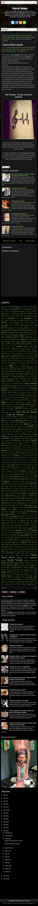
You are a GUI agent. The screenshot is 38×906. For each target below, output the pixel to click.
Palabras (30, 505)
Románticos (6, 535)
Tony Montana (26, 569)
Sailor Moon (7, 537)
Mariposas (7, 481)
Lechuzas (15, 462)
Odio (30, 502)
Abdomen (17, 308)
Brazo (23, 339)
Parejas (15, 509)
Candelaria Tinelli (5, 346)
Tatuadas (25, 557)
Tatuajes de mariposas (16, 624)
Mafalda (23, 474)
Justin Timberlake (24, 455)
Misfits (19, 490)
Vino (29, 579)
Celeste (3, 353)
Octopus (19, 502)
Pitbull (11, 520)
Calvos (3, 344)
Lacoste (2, 462)
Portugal (3, 523)
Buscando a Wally (30, 341)
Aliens (35, 313)
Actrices (10, 309)
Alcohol (27, 311)
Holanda (11, 436)
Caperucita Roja (27, 346)
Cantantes (19, 346)
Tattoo (32, 37)
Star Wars (18, 547)
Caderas (23, 343)
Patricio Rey (31, 509)
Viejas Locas (10, 579)
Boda (16, 337)
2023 (28, 306)
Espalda (3, 403)
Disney (14, 387)
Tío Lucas (6, 569)
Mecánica (22, 485)
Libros (13, 466)
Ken (36, 455)
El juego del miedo (30, 394)
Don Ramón (11, 388)
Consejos (11, 368)
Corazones (29, 368)
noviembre (8, 836)
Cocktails (3, 363)
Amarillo (13, 315)
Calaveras (29, 343)
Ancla (21, 316)
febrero (7, 868)
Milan (25, 488)
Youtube (20, 584)
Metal (10, 486)
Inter (32, 445)
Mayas (18, 485)
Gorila (20, 426)
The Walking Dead (15, 567)
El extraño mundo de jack (12, 394)
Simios (3, 544)
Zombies (29, 584)
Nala (28, 495)
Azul (25, 327)
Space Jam (34, 546)
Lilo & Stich (23, 466)
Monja (9, 491)
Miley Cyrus (30, 488)
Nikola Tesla (33, 498)
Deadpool (3, 378)
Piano (35, 515)
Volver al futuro (17, 581)
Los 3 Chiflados (13, 469)
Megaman (31, 485)
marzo (6, 866)
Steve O (8, 549)
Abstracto (31, 308)
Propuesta (8, 525)
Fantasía (31, 406)
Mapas (5, 478)
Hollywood (17, 436)
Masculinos (34, 483)
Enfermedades (25, 399)
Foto (18, 412)
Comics (23, 366)
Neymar (7, 498)
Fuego (35, 418)
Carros (9, 350)
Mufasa (10, 493)
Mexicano (20, 486)
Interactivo (7, 447)
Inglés (9, 443)
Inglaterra (3, 443)
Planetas (22, 520)
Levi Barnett (34, 464)
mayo (6, 860)
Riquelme (31, 532)
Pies (18, 517)
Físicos (23, 410)
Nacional (23, 495)
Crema (2, 371)
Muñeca (35, 493)
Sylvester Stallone (25, 553)
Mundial (29, 493)
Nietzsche (19, 498)
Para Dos (23, 507)
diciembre (7, 833)
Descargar (18, 380)
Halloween (21, 429)
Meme (35, 485)
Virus (6, 581)
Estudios (33, 404)
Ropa (11, 535)
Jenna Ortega (4, 452)
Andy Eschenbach (28, 316)
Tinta (2, 569)
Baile (7, 329)
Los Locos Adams (22, 469)
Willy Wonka (13, 583)
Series (2, 542)
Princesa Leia (33, 523)
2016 (17, 306)
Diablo (11, 383)
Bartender (24, 330)
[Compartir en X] (7, 167)
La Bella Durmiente (5, 459)
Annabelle (21, 318)
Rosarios (18, 535)
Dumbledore (14, 390)
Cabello (13, 343)
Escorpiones (19, 401)
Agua (28, 309)
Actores (6, 309)
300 (36, 306)
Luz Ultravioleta (21, 473)
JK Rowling (30, 452)
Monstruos (18, 491)
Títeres (16, 569)
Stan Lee (13, 547)
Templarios (27, 564)
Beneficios (34, 332)
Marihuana (17, 479)
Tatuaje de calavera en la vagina (18, 700)
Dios (17, 385)
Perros (35, 513)
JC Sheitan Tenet (26, 450)
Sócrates (3, 546)
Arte (36, 322)
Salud (16, 537)
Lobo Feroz (22, 467)
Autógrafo (17, 325)
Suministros (31, 551)
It (36, 447)
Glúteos (7, 426)
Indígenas (8, 442)
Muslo (12, 495)
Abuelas (35, 308)
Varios (30, 576)
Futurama (7, 420)
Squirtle (9, 547)
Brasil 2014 (18, 339)
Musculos (3, 495)
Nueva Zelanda (9, 502)
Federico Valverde (5, 408)
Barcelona (7, 330)
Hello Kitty (14, 433)
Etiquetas (13, 592)
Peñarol (19, 513)
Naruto (12, 497)
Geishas (3, 424)
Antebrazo (27, 318)
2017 (19, 306)
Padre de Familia (19, 505)
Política (23, 522)
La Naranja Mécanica (11, 460)
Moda (35, 490)
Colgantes (24, 363)
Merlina (3, 486)
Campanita (25, 344)
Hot (30, 438)
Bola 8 (19, 337)
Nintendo (3, 500)
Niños (7, 500)
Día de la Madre (15, 381)
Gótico (26, 426)
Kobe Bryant (20, 457)
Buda (14, 341)
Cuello (27, 373)
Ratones (24, 527)
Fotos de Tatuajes (19, 8)
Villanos (19, 579)
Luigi (6, 473)
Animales (11, 318)
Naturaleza (18, 497)
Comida (28, 366)
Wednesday (30, 581)
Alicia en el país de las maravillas (23, 313)
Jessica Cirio (12, 452)
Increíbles (3, 442)
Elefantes (22, 397)
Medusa (27, 485)
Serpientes (8, 542)
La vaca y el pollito (28, 460)
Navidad (23, 497)
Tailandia (32, 553)
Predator (21, 523)
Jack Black (6, 448)
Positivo (8, 523)
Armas (20, 322)
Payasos (13, 511)
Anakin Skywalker (5, 316)
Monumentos (24, 491)
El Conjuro (33, 392)
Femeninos (18, 408)
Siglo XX (18, 542)
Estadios (35, 402)
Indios (19, 442)
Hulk (13, 440)
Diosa (19, 385)
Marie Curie (11, 479)
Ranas (9, 527)
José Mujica (30, 454)
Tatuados (3, 560)
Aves (6, 327)
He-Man (35, 431)
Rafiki (6, 527)
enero (6, 871)
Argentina (3, 322)
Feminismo (25, 408)
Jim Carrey (21, 452)
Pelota (4, 513)
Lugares (3, 473)
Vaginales (3, 576)
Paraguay (9, 509)
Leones (13, 464)
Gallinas (30, 420)
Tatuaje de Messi (8, 737)
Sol (15, 546)
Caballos (8, 343)
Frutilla (27, 418)
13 (3, 306)
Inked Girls (14, 443)
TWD (24, 572)
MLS (28, 490)
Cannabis (13, 346)
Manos (35, 476)
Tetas (11, 565)
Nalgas (31, 495)
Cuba (15, 373)
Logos (33, 467)
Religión (18, 530)
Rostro (26, 536)
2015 (14, 306)
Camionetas (20, 344)
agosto (7, 851)
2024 (31, 306)
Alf (12, 313)
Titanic (12, 569)
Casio (6, 351)
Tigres (32, 567)
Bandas (23, 329)
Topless (31, 569)
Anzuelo (14, 320)
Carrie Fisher (4, 350)
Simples (7, 544)
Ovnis (35, 503)
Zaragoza (25, 584)
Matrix (8, 485)
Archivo (22, 592)
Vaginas (9, 576)
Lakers (11, 462)
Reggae (13, 530)
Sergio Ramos (34, 541)
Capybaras (8, 348)
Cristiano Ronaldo (18, 371)
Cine (32, 360)
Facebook (22, 406)
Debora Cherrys (10, 378)
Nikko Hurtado (26, 498)
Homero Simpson (19, 438)
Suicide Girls (16, 551)
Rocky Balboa (23, 534)
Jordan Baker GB (23, 454)
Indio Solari (14, 442)
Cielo (6, 360)
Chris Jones (26, 358)
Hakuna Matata (13, 429)
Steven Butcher (13, 549)
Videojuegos (29, 577)
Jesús (17, 452)
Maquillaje (10, 478)
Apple (18, 320)
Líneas (32, 466)
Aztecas (22, 327)
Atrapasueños (5, 325)
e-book (23, 390)
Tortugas (3, 571)
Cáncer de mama (33, 344)
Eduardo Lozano (29, 390)
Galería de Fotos (21, 420)
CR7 (24, 369)
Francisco (3, 417)
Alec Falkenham (33, 311)
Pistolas (7, 520)
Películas (34, 511)
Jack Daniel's (12, 448)
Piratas (28, 518)
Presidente (26, 523)
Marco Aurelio (4, 479)
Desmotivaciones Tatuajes (29, 380)
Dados (15, 376)
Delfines (21, 378)
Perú (16, 515)
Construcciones (18, 368)
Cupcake (32, 375)
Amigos (18, 315)
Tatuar (27, 562)
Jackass (24, 448)
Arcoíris (31, 320)
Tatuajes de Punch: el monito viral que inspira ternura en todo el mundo (22, 724)
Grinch (2, 427)
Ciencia (10, 360)
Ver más (13, 197)
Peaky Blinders (19, 511)
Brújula (8, 341)
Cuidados (21, 375)
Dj (27, 387)
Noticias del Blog (32, 500)
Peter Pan (22, 515)
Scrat (6, 541)
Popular (5, 592)
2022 (25, 306)
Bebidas (12, 332)
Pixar (15, 520)
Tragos (22, 571)
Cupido (35, 375)
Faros (35, 406)
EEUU (5, 392)
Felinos (12, 408)
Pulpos (19, 525)
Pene (16, 513)
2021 (4, 810)
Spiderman (4, 547)
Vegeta (35, 576)
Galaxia (13, 420)
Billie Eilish (18, 334)
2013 (8, 306)
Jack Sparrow (18, 448)
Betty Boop (9, 334)
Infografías (27, 442)
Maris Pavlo (13, 481)
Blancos (27, 336)
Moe (6, 491)
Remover (26, 530)
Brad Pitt (9, 339)
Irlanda (22, 447)
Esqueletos (29, 402)
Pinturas (16, 518)
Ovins (33, 503)
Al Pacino (6, 311)
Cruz (13, 373)
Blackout (3, 336)
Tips (10, 569)
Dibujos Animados (31, 383)
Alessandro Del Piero (6, 313)
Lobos (26, 467)
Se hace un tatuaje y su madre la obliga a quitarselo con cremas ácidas (23, 174)
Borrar (2, 339)
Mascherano (21, 483)
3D (2, 308)
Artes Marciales (5, 323)
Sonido (26, 546)
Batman (3, 332)
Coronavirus (3, 369)
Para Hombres (30, 507)
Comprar (32, 366)
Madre (32, 473)
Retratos (34, 530)
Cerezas (20, 353)
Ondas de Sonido (15, 503)
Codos (10, 363)
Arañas (22, 320)
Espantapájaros (10, 402)
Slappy (31, 544)
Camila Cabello (13, 344)
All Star (9, 315)
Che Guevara (8, 355)
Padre (13, 505)
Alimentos (3, 315)
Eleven (32, 397)
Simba (29, 542)
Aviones (10, 327)
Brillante (35, 339)
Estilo (23, 404)
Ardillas (35, 320)
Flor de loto (28, 410)
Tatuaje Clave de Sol (17, 226)
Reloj (22, 530)
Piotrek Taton (22, 518)
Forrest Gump (12, 412)
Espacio (29, 401)
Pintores (11, 518)
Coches (31, 362)
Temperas (22, 564)
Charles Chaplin (29, 353)
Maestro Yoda (17, 474)
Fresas (13, 418)
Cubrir (23, 373)
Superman (17, 553)
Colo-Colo (32, 363)
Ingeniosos (34, 442)
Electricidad (17, 397)
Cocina (35, 362)
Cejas (29, 351)
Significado (24, 542)
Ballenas (11, 329)
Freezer (9, 418)
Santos (25, 539)
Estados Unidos (5, 404)
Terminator (3, 565)
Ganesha (10, 422)
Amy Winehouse (27, 315)
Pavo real (8, 511)
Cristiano (11, 371)
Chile (35, 357)
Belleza (26, 332)
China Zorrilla (4, 358)
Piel (5, 517)
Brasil (13, 339)
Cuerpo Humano (10, 375)
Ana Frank (34, 315)
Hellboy (8, 433)
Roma (2, 535)
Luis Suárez (11, 473)
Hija (9, 434)
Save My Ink (31, 539)
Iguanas (28, 440)
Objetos (15, 502)
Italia (2, 448)
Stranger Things (29, 549)
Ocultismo (26, 502)
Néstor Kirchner (33, 497)
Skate (22, 544)
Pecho (28, 511)
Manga (16, 476)
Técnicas (3, 564)
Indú (23, 442)
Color (11, 365)
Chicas (18, 357)
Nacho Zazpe (17, 495)
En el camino (13, 399)
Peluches (9, 513)
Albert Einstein (20, 311)
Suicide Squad (24, 551)
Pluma (9, 522)
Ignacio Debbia (22, 440)
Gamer (6, 422)
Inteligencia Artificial (17, 445)
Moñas (29, 491)
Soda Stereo (9, 546)
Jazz (21, 450)
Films (11, 410)
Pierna (15, 517)
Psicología (13, 525)
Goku (11, 426)
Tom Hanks (20, 569)
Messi (7, 486)
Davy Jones (27, 376)
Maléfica (35, 474)
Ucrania (35, 572)
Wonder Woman (25, 583)
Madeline (27, 473)
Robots (14, 534)
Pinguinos (35, 517)
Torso (35, 569)
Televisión (16, 564)
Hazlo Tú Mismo (28, 431)
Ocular (22, 502)
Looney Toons (5, 469)
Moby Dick (31, 490)
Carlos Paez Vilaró (21, 348)
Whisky (2, 583)
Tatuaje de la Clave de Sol (18, 188)
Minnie (16, 490)
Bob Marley (8, 337)
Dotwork (24, 388)
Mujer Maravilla (17, 493)
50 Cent (5, 308)
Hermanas (29, 433)
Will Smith (7, 583)
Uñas (21, 574)
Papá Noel (18, 507)
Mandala (11, 476)
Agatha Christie (23, 309)
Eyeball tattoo (15, 406)
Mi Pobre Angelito (32, 486)
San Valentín (9, 539)
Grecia (35, 426)
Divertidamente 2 (21, 387)
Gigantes (27, 424)
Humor (16, 440)
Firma (19, 410)
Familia (27, 406)
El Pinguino (10, 395)
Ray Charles (30, 527)
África (18, 309)
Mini (14, 37)
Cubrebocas (19, 373)
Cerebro (15, 353)
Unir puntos (11, 574)
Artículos (12, 323)
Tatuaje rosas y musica (17, 201)
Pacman (9, 505)
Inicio (4, 35)
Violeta (32, 579)
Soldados (18, 546)
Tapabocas (11, 555)
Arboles (27, 320)
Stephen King (34, 547)
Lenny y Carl (4, 464)
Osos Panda (28, 503)
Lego (23, 462)
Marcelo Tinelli (33, 478)
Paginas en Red (12, 903)
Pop (31, 522)
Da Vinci (11, 376)
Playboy (35, 520)
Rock (18, 534)
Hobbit (7, 436)
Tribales (3, 572)
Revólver (3, 532)
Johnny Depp (15, 454)
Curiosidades (4, 376)
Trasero (26, 571)
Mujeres (24, 493)
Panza (8, 507)
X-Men (8, 584)
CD (27, 351)
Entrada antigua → (31, 241)
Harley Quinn (8, 431)
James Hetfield (33, 448)
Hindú (20, 434)
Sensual (28, 541)
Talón (36, 553)
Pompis (28, 522)
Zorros (34, 584)
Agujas (35, 309)
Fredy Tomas (4, 418)
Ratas (15, 527)
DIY (26, 387)
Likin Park (17, 466)
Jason (18, 450)
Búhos (24, 341)
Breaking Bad (29, 339)
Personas (11, 515)
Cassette (9, 351)
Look (36, 467)
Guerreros (13, 427)
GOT (23, 426)
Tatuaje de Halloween (15, 645)
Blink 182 (32, 336)
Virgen (3, 581)
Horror (26, 438)
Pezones (32, 515)
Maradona (27, 478)
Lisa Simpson (7, 467)
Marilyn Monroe (25, 479)
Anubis (10, 320)
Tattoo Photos (6, 39)
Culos (28, 375)
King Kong (12, 457)
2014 (11, 306)
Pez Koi (28, 515)
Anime (16, 318)
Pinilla (2, 518)
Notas (22, 37)
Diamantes (16, 383)
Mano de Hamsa (28, 476)
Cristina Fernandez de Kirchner (30, 371)
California (35, 343)
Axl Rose (17, 327)
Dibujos (22, 383)
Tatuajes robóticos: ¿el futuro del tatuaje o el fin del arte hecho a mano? (23, 657)
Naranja (8, 497)
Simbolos (34, 542)
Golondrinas (16, 426)
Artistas (17, 323)
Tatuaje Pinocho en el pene (17, 690)
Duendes (9, 390)
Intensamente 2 (26, 445)
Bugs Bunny (19, 341)
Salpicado (12, 537)
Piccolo (2, 517)
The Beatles (32, 565)
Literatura (12, 467)
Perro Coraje (30, 513)
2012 (4, 879)
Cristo (2, 373)
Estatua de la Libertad (15, 404)
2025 (4, 798)
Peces (24, 511)
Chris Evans (21, 358)
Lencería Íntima (33, 462)
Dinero (2, 385)
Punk (26, 525)
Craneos (27, 369)
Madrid (11, 474)
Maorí (2, 478)
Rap (12, 527)
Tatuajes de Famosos (7, 562)
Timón (35, 567)
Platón (27, 520)
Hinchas (16, 434)
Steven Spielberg (21, 549)
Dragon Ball (33, 389)
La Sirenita (20, 460)
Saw (36, 539)
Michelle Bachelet (15, 488)
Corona (35, 368)
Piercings (9, 517)
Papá (14, 507)
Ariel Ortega (10, 322)
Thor (22, 567)
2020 (4, 813)
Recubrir (35, 529)
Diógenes (13, 385)
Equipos (3, 401)
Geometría (12, 424)
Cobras (28, 362)
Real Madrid (4, 529)
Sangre (15, 539)
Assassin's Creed (23, 323)
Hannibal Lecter (28, 429)
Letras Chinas (27, 464)
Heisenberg (3, 433)
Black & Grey (34, 334)
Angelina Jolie (4, 318)
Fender (30, 408)
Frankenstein (9, 417)
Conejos (6, 368)
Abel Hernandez (24, 308)
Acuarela (14, 309)
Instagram (34, 443)
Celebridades (34, 351)
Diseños (10, 387)
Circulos (35, 360)
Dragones (4, 390)
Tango (6, 555)
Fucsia (31, 418)
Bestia (5, 334)
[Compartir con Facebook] (9, 167)
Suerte (11, 551)
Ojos (33, 502)
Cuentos (32, 373)
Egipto (9, 392)
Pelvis (12, 513)
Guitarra (19, 427)
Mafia (26, 474)
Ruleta (30, 535)
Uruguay (26, 574)
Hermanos (34, 433)
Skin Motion (26, 544)
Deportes (3, 380)
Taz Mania (31, 562)
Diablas (7, 383)
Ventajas (12, 577)
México (25, 486)
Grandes (31, 426)
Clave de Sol (19, 35)
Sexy (13, 542)
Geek (35, 422)
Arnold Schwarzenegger (28, 322)
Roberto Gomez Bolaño (6, 534)
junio (6, 857)
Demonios (34, 378)
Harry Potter (16, 431)
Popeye (35, 522)
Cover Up (19, 369)
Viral (36, 579)
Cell (6, 353)
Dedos (16, 378)
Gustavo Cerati (33, 427)
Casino (2, 351)
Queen (32, 525)
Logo (30, 467)
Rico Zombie (14, 532)
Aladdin (10, 311)
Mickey (21, 488)
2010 (5, 306)
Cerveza (24, 353)
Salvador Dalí (22, 537)
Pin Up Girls (28, 517)
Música (18, 37)
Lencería (27, 462)
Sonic (22, 546)
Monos (13, 491)
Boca (13, 337)
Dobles (3, 389)
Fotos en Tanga (29, 415)
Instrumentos (4, 445)
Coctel (6, 363)
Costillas (14, 369)
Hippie (30, 434)
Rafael (2, 527)
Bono (31, 337)
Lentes (8, 464)
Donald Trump (18, 388)
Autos (27, 325)
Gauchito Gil (31, 422)
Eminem (7, 399)
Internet (12, 447)
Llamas (17, 467)
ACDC (2, 309)
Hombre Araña (29, 436)
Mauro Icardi (13, 485)
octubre (7, 839)
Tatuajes (18, 39)
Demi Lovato (27, 378)
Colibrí (28, 363)
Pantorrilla (3, 507)
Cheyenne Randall (28, 355)
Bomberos (27, 337)
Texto (15, 565)
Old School (4, 503)
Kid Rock (7, 457)
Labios (35, 460)
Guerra (8, 427)
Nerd (27, 497)
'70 (1, 306)
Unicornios (4, 574)
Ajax (2, 311)
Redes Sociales (4, 530)
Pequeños (27, 37)
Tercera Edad (34, 564)
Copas (24, 368)
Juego (2, 455)
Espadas (35, 401)
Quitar (35, 525)
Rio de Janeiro (25, 532)
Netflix (3, 498)
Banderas (27, 329)
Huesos (32, 438)
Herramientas (4, 434)
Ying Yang (16, 584)
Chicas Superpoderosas (27, 357)
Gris (5, 427)
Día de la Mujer (23, 381)
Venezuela (3, 577)
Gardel (14, 422)
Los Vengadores (29, 471)
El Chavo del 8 (16, 392)
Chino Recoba (11, 358)
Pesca (18, 515)
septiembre (8, 848)
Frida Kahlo (19, 418)
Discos (31, 385)
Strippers (7, 551)
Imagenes (33, 440)
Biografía (24, 334)
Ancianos (18, 316)
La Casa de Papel (15, 459)
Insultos (10, 445)
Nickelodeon (12, 498)
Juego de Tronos (9, 455)
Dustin (19, 390)
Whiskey (35, 581)
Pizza (18, 520)
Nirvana (12, 500)
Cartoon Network (26, 350)
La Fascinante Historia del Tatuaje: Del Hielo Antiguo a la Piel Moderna (22, 678)
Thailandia (19, 565)
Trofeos (8, 572)
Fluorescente (4, 412)
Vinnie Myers (25, 579)
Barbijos (3, 330)
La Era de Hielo (22, 459)
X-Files (4, 584)
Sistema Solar (17, 544)
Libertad (8, 466)
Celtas (8, 353)
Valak (14, 576)
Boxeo (5, 339)
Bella (22, 332)
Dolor (7, 388)
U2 (32, 572)
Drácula (28, 388)
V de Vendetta (33, 574)
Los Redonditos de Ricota (11, 471)
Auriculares (11, 325)
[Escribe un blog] (5, 167)
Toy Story (17, 571)
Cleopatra (20, 362)
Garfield (17, 422)
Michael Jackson (5, 488)
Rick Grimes (8, 532)
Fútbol (3, 420)
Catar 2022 (14, 351)
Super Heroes (10, 553)
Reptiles (30, 530)
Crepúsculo (6, 371)
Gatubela (26, 422)
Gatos (21, 422)
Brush (11, 341)
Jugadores (16, 455)
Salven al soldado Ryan (31, 537)
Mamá (2, 476)
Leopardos (18, 464)
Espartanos (22, 402)
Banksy (32, 329)
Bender (30, 332)
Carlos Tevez (29, 348)
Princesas (3, 525)
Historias (3, 436)
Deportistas (11, 380)
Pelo (2, 513)
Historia (35, 434)
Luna (15, 473)
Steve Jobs (3, 549)
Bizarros (28, 334)
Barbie (35, 329)
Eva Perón (3, 406)
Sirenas (11, 544)
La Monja (3, 460)
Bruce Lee (3, 341)
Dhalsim (9, 381)
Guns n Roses (25, 427)
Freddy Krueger (32, 417)
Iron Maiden (28, 447)
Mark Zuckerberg (20, 481)
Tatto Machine (25, 555)
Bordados (35, 337)
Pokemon (13, 522)
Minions (12, 490)
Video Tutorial (21, 577)
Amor (21, 315)
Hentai (24, 433)
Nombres (16, 500)
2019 (22, 306)
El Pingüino (15, 395)
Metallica (15, 486)
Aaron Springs (10, 308)
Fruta (23, 418)
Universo (17, 574)
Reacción (35, 527)
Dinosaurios (7, 385)
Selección (11, 541)
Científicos (15, 360)
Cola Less (17, 363)
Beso (2, 334)
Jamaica (28, 448)
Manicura (21, 476)
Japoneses (4, 450)
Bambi (15, 329)
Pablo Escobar (4, 505)
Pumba (23, 525)
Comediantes (17, 366)
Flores (35, 410)
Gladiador (3, 426)
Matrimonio (3, 485)
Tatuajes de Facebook (30, 560)
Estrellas (27, 404)
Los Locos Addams (30, 469)
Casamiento (34, 350)
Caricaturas (14, 348)
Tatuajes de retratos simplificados (19, 667)
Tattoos (19, 558)
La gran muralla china (31, 459)
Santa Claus (21, 539)
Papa (11, 507)
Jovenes (35, 454)
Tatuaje (13, 39)
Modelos (3, 491)
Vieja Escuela (4, 579)
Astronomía (31, 323)
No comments (21, 51)
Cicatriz (35, 358)
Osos (24, 503)
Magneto (31, 474)
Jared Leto (14, 450)
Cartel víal (18, 350)
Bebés (8, 332)
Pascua (25, 509)
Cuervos (16, 375)
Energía (18, 399)
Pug (16, 525)
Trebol (35, 571)
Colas (20, 363)
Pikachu (22, 517)
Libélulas (3, 466)
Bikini (14, 334)
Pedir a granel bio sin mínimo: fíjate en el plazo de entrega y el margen (21, 711)
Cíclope (2, 360)
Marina (31, 479)
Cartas (13, 350)
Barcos (12, 330)
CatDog (19, 351)
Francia (35, 415)
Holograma (22, 436)
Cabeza (18, 343)
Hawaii (21, 431)
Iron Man (33, 447)
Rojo (28, 534)
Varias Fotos (25, 576)
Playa (31, 520)
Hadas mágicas (5, 429)
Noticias (24, 500)
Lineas (28, 466)
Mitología (23, 490)
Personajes (4, 515)
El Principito (22, 395)
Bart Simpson (17, 330)
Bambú (18, 329)
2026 (33, 306)
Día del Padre (30, 381)
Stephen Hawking (26, 547)
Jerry (8, 452)
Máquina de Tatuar (19, 478)
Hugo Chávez (8, 440)
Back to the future (32, 327)
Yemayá (12, 584)
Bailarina (3, 329)
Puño (29, 525)
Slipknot (35, 544)
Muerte (6, 493)
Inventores (17, 447)
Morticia (33, 491)
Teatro (35, 562)
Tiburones (26, 567)
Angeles (35, 316)
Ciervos (20, 360)
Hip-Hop (25, 434)
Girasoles (32, 424)
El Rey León (28, 395)
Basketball (29, 330)
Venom (7, 577)
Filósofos (16, 410)
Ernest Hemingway (11, 401)
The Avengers (25, 565)
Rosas (22, 536)
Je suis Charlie (33, 450)
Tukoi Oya (16, 572)
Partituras (20, 509)
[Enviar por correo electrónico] (3, 167)
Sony (30, 546)
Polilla (18, 522)
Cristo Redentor (7, 373)
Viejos (15, 579)
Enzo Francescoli (33, 399)
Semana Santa (17, 541)
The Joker (7, 567)
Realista (30, 529)
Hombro (6, 438)
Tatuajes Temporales (19, 562)
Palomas (35, 505)
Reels (9, 530)
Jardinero (9, 450)
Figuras (8, 410)
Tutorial (21, 572)
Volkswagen (10, 581)
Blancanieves (9, 336)
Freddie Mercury (24, 417)
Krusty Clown (27, 457)
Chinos (16, 358)
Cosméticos (9, 369)
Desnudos (4, 381)
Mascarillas (15, 483)
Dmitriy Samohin (32, 387)
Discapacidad (27, 385)
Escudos (24, 401)
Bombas (23, 337)
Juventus (32, 455)
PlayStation (3, 522)
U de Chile (28, 572)
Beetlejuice (17, 332)
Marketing (27, 481)
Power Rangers (14, 523)
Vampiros (18, 576)
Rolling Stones (33, 534)
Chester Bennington (17, 355)
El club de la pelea (25, 392)
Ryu (33, 535)
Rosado (14, 535)
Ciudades (3, 362)
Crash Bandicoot (33, 369)
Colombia (6, 366)
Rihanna (20, 532)
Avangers (32, 325)
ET (36, 404)
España (17, 402)
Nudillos (3, 502)
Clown (24, 362)
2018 (4, 819)
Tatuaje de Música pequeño (12, 45)
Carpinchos (34, 348)
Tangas (2, 555)
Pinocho (6, 518)
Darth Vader (21, 376)
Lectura (20, 462)
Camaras (7, 344)
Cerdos (12, 353)
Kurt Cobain (34, 457)
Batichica (35, 330)
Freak (18, 417)
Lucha (35, 471)
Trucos (12, 572)
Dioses (22, 385)
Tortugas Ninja (10, 571)
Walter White (24, 581)
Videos (35, 578)
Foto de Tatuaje (27, 35)
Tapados (17, 555)
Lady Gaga (7, 462)
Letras (22, 464)
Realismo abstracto (12, 529)
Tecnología (10, 564)
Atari (36, 323)
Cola (12, 364)
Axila (13, 327)
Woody (31, 583)
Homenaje (12, 438)
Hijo (12, 434)
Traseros (31, 571)
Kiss (16, 457)
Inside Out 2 (27, 443)
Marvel (5, 483)
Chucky (31, 358)
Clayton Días (14, 362)
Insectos (20, 443)
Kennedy (3, 457)
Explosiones (9, 406)
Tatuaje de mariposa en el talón (13, 841)
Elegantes (28, 397)
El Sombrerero (10, 397)
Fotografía (3, 415)
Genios (8, 424)
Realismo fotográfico (22, 529)
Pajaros (26, 505)
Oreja (20, 503)
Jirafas (26, 452)
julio (6, 854)
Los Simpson (22, 471)
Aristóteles (16, 322)
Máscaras (10, 483)
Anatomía (12, 316)
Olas (36, 502)
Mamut (6, 476)
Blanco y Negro (11, 35)
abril (6, 863)
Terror (8, 565)
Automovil (23, 325)
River (35, 532)
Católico (24, 351)
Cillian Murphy (26, 360)
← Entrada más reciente (8, 241)
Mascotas (27, 483)
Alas (14, 311)
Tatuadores (33, 558)
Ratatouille (19, 527)
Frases (15, 417)
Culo (25, 375)
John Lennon (8, 454)
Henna (19, 433)
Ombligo (9, 503)
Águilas (32, 309)
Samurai (3, 539)
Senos (23, 541)
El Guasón (23, 394)
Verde (16, 577)
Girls (36, 424)
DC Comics (34, 376)
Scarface (3, 541)
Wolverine (19, 583)
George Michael (19, 424)
